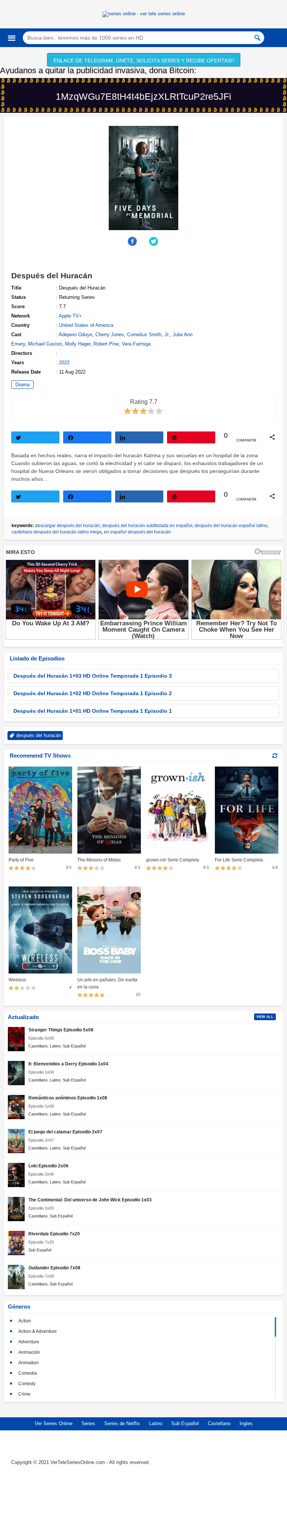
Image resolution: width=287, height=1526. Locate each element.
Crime (24, 1394)
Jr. (167, 334)
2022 (64, 362)
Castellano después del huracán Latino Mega (57, 532)
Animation (28, 1362)
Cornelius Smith (144, 334)
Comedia (27, 1373)
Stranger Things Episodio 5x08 (60, 1029)
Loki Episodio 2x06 (48, 1165)
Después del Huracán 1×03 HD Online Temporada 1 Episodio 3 (92, 676)
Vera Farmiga (136, 344)
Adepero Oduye (75, 334)
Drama (22, 384)
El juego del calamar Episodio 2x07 (65, 1131)
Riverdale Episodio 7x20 (54, 1233)
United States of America (86, 325)
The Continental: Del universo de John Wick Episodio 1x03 (90, 1199)
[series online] (143, 1497)
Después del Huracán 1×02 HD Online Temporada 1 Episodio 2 (92, 693)
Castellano (37, 1046)
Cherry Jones (109, 334)
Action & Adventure (37, 1331)
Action (24, 1321)
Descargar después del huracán (67, 525)
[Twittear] (35, 437)
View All (265, 1017)
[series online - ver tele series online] (143, 13)
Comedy (27, 1383)
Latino (55, 1046)
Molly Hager (77, 344)
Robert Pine (106, 344)
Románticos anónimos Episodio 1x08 (67, 1097)
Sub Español (74, 1046)
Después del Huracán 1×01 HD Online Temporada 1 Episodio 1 (92, 711)
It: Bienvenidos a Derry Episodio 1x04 (68, 1063)
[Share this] (133, 241)
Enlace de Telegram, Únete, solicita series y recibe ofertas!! (143, 61)
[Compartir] (87, 437)
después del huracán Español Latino (231, 525)
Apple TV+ (70, 316)
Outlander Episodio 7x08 (54, 1267)
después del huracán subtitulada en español (147, 525)
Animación (29, 1352)
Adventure (28, 1341)
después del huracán (38, 735)
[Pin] (191, 437)
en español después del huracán (137, 532)
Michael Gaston (45, 344)
